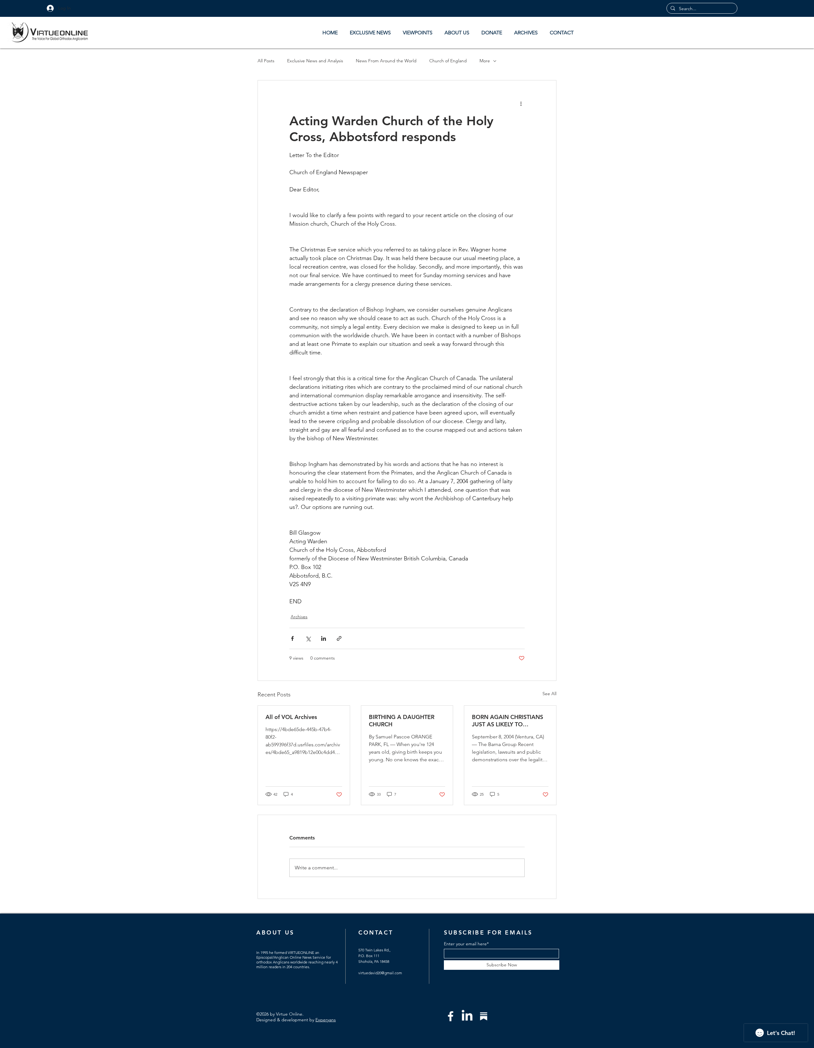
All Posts (266, 61)
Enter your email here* (466, 944)
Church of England (448, 61)
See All (549, 693)
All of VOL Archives (291, 717)
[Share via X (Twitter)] (308, 638)
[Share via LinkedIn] (324, 638)
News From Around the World (386, 61)
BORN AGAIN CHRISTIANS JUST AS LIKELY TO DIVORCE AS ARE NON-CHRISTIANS (507, 720)
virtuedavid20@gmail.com (380, 972)
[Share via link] (339, 638)
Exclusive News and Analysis (315, 61)
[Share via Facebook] (292, 638)
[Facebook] (450, 1016)
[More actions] (521, 103)
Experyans (325, 1020)
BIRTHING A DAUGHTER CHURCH (401, 720)
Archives (299, 617)
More (484, 61)
